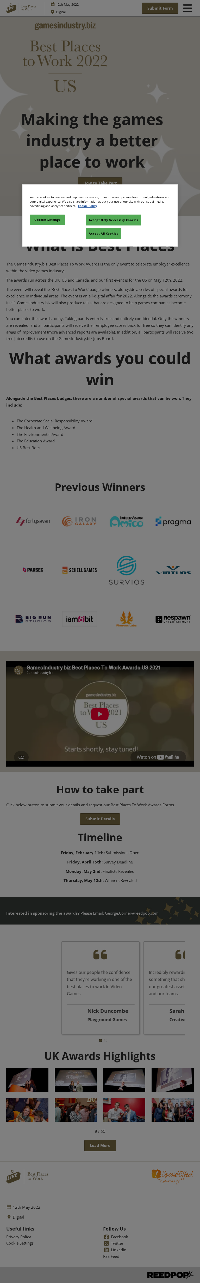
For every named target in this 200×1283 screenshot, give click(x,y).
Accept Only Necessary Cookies (113, 220)
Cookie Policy (87, 206)
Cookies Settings (47, 220)
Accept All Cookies (103, 233)
